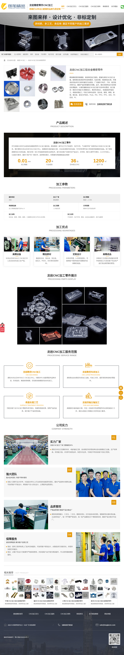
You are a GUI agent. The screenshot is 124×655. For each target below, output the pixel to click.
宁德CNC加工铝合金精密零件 (15, 601)
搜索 (119, 54)
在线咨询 (77, 104)
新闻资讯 (106, 6)
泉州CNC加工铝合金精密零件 (101, 601)
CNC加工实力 (71, 6)
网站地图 (107, 614)
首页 (62, 6)
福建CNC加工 (21, 60)
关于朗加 (114, 6)
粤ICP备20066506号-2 (21, 637)
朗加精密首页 (18, 614)
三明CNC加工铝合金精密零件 (72, 601)
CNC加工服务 (83, 6)
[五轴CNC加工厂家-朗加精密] (13, 6)
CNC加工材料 (95, 6)
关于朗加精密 (93, 614)
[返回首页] (121, 397)
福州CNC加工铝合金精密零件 (44, 601)
